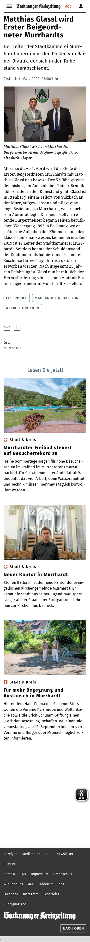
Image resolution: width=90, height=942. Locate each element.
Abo (68, 6)
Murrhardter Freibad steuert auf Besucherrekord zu (38, 450)
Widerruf (46, 884)
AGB (31, 884)
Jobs (61, 884)
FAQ (23, 874)
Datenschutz (62, 874)
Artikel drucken (22, 308)
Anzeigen (10, 854)
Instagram (30, 894)
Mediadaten (31, 854)
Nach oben (73, 928)
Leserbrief (16, 298)
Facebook (11, 894)
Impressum (39, 874)
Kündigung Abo (15, 904)
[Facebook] (17, 327)
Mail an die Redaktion (57, 298)
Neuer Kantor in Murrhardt (36, 574)
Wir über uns (13, 884)
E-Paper (9, 864)
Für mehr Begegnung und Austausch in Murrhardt (34, 693)
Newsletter (64, 854)
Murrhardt (12, 348)
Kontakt (9, 874)
